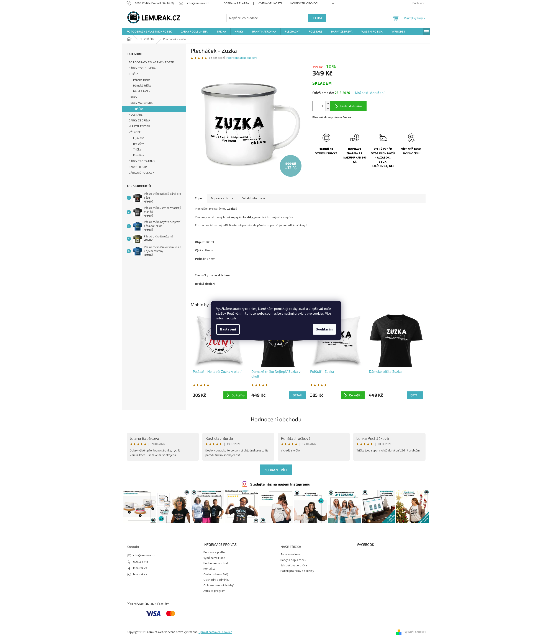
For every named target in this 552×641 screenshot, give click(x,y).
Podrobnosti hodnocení (241, 58)
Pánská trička (141, 80)
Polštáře (138, 155)
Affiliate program (214, 591)
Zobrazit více (276, 470)
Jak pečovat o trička (293, 566)
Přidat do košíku (351, 106)
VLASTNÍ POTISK (139, 126)
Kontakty (209, 569)
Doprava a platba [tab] (222, 198)
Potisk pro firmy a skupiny (297, 571)
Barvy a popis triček (293, 560)
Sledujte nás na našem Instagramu (280, 484)
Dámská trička (142, 85)
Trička (137, 149)
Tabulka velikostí (291, 555)
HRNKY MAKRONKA (141, 103)
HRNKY (133, 97)
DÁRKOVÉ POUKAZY (141, 173)
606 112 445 (140, 562)
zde (233, 318)
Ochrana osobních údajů (218, 585)
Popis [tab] (198, 198)
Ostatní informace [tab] (253, 198)
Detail (297, 395)
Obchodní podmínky (216, 580)
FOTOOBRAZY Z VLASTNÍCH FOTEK (151, 62)
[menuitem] (149, 31)
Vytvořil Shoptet (415, 632)
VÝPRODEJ (135, 132)
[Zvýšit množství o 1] (328, 103)
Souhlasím (324, 329)
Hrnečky (138, 144)
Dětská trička (141, 91)
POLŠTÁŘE (136, 115)
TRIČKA (133, 74)
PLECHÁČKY (136, 109)
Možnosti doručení (370, 93)
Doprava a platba (236, 3)
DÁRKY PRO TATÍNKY (142, 161)
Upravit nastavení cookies (215, 632)
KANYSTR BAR (138, 167)
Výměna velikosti (270, 3)
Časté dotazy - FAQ (215, 574)
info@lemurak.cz (144, 555)
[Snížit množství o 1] (328, 108)
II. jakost (138, 138)
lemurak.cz (140, 568)
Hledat (317, 18)
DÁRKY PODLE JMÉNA (142, 68)
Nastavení (228, 329)
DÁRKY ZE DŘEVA (139, 120)
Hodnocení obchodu (304, 3)
